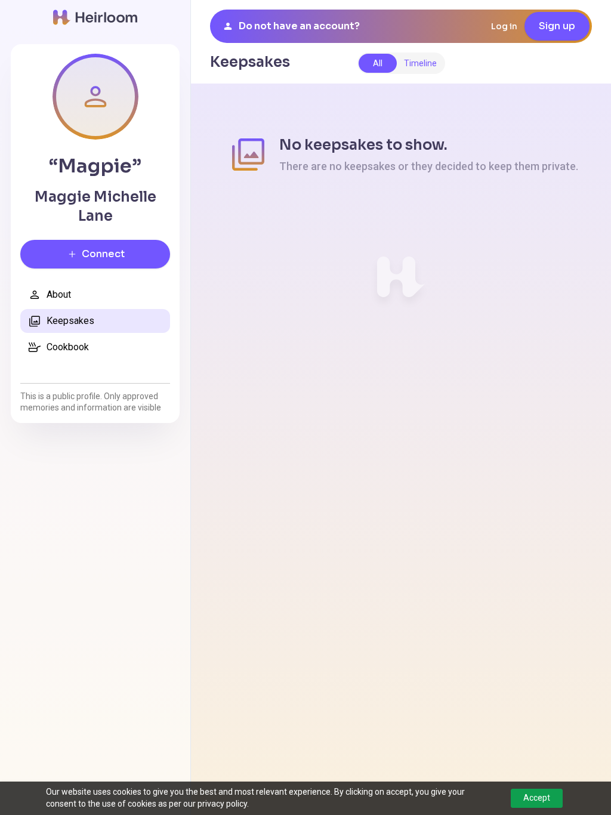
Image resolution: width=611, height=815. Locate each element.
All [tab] (377, 63)
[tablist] (401, 63)
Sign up (557, 26)
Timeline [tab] (420, 63)
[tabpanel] (400, 219)
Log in (504, 26)
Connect (103, 254)
